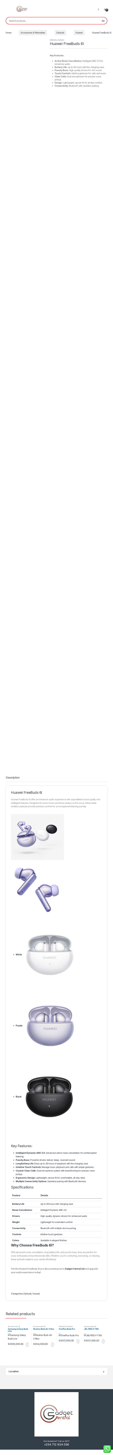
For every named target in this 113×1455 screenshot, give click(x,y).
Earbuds (60, 32)
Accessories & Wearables (33, 32)
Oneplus (69, 1326)
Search (103, 20)
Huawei (79, 32)
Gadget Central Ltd (74, 1268)
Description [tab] (12, 777)
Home (8, 32)
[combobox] (52, 20)
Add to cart (27, 1344)
